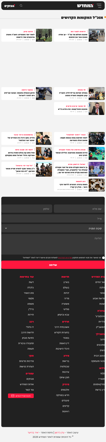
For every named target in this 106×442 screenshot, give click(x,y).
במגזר (66, 337)
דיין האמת (64, 343)
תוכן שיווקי (64, 377)
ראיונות (65, 411)
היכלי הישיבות (62, 348)
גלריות (102, 321)
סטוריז (101, 378)
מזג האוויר (29, 292)
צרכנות (65, 371)
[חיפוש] (21, 5)
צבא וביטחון (63, 314)
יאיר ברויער (33, 432)
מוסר (102, 292)
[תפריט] (99, 6)
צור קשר (29, 389)
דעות (31, 281)
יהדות (66, 292)
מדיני (66, 298)
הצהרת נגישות (27, 366)
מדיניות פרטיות (26, 360)
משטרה (65, 303)
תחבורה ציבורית (26, 343)
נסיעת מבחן (28, 337)
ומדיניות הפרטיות (65, 257)
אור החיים (100, 281)
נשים (102, 350)
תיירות (31, 314)
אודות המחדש (27, 384)
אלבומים (65, 389)
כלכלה (30, 287)
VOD (102, 373)
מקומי (31, 298)
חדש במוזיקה (62, 394)
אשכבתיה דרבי (61, 326)
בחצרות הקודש (61, 332)
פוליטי (66, 309)
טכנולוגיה (64, 366)
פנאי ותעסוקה (98, 360)
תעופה (30, 348)
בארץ (66, 281)
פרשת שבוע (99, 298)
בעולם (66, 287)
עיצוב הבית (99, 355)
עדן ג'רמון (59, 432)
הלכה (102, 287)
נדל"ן (31, 309)
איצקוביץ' (100, 316)
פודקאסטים (99, 384)
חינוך (102, 339)
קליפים (66, 405)
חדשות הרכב (27, 332)
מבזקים (30, 378)
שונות (102, 303)
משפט (30, 303)
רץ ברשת (100, 389)
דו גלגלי (30, 326)
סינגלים (65, 400)
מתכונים (101, 344)
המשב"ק (100, 326)
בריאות (65, 360)
